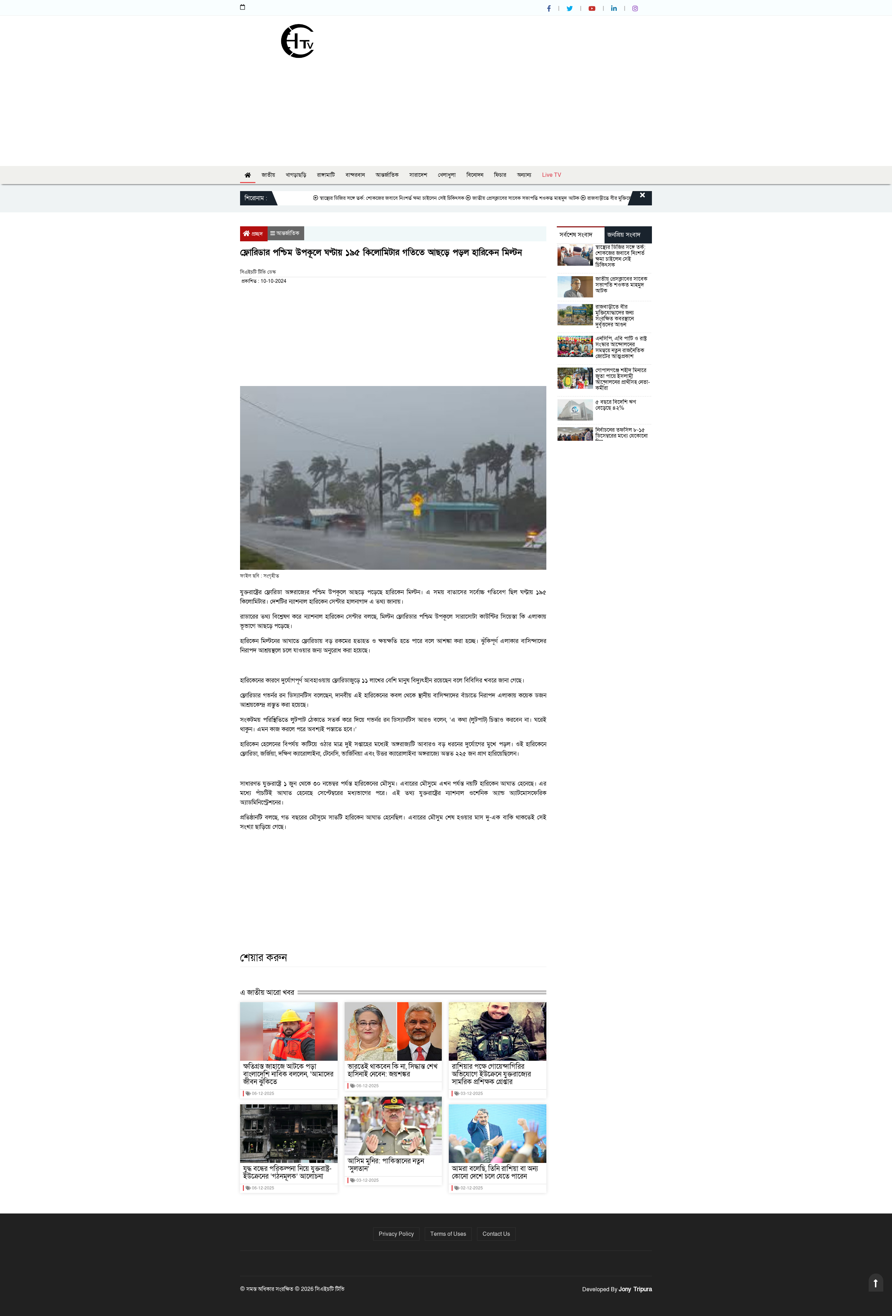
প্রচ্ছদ (257, 234)
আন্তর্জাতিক (387, 175)
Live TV (551, 175)
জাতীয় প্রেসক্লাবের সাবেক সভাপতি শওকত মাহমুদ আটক (494, 198)
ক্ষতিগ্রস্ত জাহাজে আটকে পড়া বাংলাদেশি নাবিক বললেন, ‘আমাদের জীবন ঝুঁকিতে (288, 1074)
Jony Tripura (635, 1289)
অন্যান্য (524, 175)
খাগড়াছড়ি (296, 175)
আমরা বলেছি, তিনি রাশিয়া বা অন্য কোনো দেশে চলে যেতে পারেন (495, 1172)
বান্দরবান (355, 175)
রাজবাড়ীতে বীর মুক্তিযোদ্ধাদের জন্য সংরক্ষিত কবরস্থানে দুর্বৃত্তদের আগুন (622, 198)
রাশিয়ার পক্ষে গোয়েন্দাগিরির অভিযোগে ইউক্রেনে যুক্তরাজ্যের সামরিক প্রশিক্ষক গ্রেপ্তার (491, 1074)
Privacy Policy (396, 1234)
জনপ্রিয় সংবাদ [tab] (623, 235)
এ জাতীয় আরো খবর (267, 992)
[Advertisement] (446, 110)
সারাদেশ (418, 175)
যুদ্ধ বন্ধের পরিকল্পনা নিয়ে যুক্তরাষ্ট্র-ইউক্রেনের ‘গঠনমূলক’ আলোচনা (287, 1172)
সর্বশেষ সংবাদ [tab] (576, 235)
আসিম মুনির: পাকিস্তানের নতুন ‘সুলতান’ (386, 1165)
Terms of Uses (448, 1234)
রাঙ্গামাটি (326, 175)
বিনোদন (475, 175)
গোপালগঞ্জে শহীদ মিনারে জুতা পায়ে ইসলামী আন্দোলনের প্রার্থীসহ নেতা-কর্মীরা (622, 379)
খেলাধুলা (447, 175)
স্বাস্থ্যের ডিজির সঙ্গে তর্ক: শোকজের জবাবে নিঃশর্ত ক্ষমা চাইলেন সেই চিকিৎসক (360, 198)
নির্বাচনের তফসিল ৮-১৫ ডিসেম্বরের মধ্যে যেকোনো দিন (621, 436)
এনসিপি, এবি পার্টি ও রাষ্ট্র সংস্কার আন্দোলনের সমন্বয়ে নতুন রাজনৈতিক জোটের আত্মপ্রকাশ (621, 347)
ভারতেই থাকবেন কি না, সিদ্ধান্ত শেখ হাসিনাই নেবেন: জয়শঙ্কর (393, 1070)
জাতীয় (268, 175)
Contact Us (496, 1234)
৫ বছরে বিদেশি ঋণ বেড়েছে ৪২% (615, 405)
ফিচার (500, 175)
